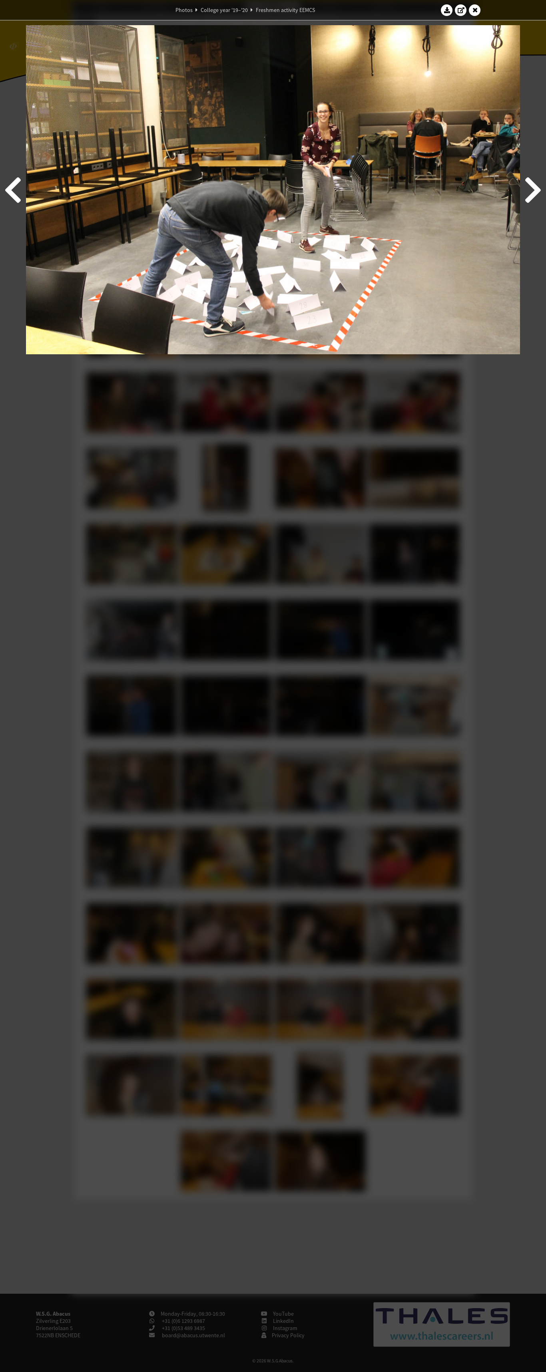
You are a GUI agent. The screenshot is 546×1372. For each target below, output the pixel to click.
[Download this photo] (447, 10)
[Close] (475, 10)
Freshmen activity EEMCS (285, 10)
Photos (184, 10)
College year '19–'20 (224, 10)
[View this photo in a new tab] (461, 10)
